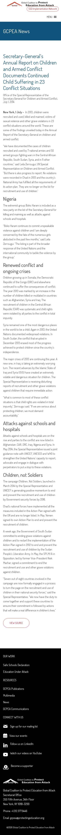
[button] (49, 16)
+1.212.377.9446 (19, 811)
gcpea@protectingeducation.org (27, 818)
